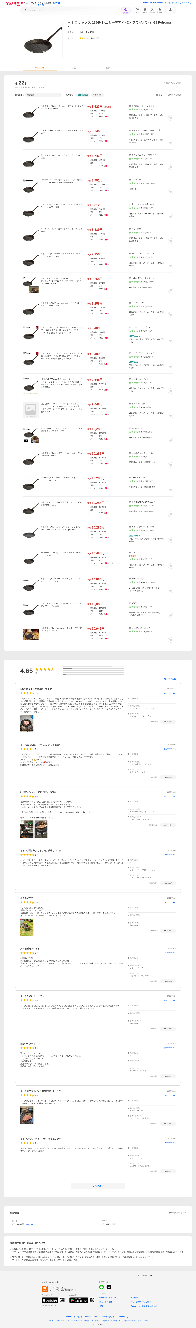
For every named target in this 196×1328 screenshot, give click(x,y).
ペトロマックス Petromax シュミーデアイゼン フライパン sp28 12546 (61, 205)
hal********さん (170, 953)
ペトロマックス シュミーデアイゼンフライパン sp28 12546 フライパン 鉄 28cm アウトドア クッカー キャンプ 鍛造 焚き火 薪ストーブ (62, 330)
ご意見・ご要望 (142, 1321)
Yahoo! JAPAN (149, 3)
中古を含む (97, 95)
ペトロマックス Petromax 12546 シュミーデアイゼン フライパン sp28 (61, 580)
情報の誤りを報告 (178, 1213)
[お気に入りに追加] (170, 118)
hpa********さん (170, 693)
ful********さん (170, 1143)
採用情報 (114, 1321)
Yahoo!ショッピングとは (109, 1297)
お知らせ (103, 1306)
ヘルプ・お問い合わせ (127, 1321)
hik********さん (170, 855)
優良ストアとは (105, 1302)
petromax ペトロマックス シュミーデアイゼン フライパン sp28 (61, 554)
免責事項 (106, 1321)
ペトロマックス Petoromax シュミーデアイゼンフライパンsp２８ (61, 629)
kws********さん (170, 749)
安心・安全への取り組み (141, 1302)
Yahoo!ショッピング (74, 1317)
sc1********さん (170, 1095)
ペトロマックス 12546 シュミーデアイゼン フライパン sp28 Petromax (62, 107)
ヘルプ (189, 3)
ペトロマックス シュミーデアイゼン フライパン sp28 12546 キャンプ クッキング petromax (62, 528)
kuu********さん (170, 796)
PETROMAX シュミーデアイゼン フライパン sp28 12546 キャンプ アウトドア (62, 429)
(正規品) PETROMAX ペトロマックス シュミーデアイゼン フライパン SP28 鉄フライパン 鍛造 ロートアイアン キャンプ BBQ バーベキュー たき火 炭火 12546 (61, 383)
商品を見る (30, 1224)
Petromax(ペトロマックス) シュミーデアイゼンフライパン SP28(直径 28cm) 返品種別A (62, 181)
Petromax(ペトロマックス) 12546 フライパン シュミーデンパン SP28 (61, 479)
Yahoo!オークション (108, 1317)
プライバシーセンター (74, 1321)
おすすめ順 (171, 679)
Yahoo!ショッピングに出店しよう (171, 3)
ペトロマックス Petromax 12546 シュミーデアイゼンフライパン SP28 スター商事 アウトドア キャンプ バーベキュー (62, 281)
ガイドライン (96, 1321)
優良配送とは (136, 1297)
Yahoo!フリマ (124, 1317)
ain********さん (170, 902)
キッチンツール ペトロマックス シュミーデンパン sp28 (62, 131)
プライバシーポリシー (56, 1321)
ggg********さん (170, 1048)
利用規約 (87, 1321)
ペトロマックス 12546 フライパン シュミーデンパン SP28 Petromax (62, 454)
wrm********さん (170, 1000)
